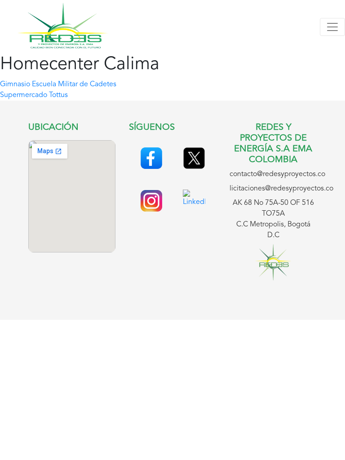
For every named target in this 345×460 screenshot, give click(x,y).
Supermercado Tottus (34, 95)
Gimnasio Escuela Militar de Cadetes (58, 84)
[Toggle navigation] (332, 27)
